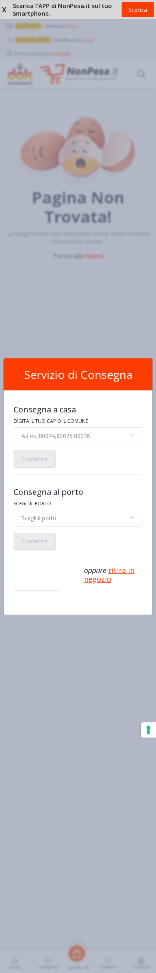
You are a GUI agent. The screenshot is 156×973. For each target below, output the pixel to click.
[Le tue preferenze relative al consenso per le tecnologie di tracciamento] (148, 730)
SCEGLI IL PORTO (32, 504)
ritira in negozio (109, 574)
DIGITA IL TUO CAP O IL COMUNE (51, 421)
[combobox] (78, 435)
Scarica (137, 10)
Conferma (35, 459)
